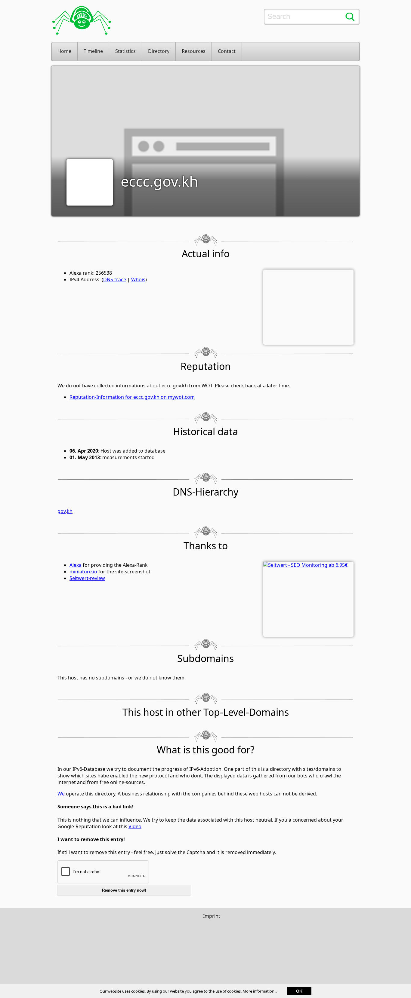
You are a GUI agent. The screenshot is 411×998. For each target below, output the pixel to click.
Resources (194, 51)
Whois (138, 279)
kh (70, 511)
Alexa (76, 565)
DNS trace (114, 279)
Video (134, 826)
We (61, 793)
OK (299, 991)
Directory (158, 51)
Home (64, 51)
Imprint (211, 916)
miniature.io (83, 571)
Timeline (93, 51)
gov (61, 511)
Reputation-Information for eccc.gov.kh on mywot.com (132, 397)
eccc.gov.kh (159, 181)
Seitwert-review (87, 578)
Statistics (125, 51)
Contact (227, 51)
